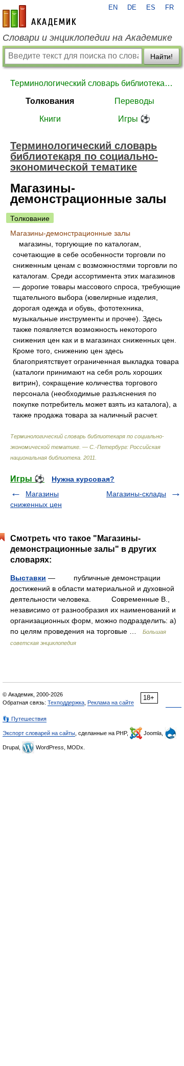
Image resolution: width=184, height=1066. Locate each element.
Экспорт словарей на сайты (39, 733)
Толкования (50, 101)
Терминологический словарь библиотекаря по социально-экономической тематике (92, 83)
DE (131, 7)
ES (150, 7)
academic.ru (39, 16)
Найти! (161, 56)
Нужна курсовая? (83, 479)
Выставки (28, 578)
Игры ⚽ (134, 119)
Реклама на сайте (110, 702)
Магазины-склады (136, 494)
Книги (50, 119)
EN (113, 7)
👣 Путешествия (25, 719)
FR (169, 7)
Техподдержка (66, 702)
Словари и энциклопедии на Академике (87, 38)
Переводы (134, 101)
